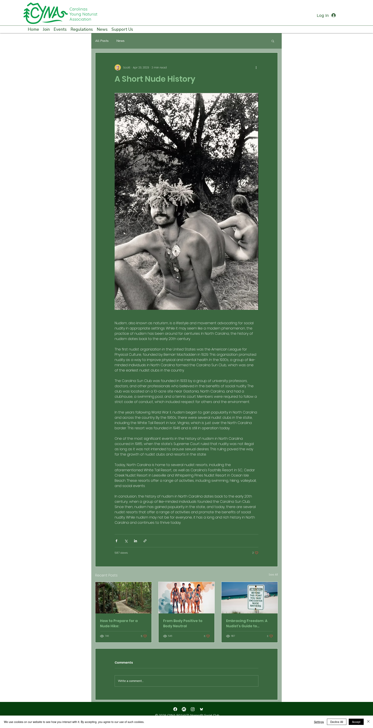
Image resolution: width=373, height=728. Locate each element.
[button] (46, 29)
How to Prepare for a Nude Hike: (119, 623)
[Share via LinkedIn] (135, 541)
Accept (356, 722)
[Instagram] (192, 709)
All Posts (102, 41)
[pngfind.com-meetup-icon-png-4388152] (183, 709)
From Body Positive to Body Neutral (182, 623)
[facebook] (175, 709)
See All (273, 574)
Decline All (336, 722)
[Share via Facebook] (116, 541)
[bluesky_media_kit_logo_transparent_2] (201, 709)
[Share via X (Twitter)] (126, 541)
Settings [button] (319, 722)
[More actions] (256, 67)
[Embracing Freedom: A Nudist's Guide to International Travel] (249, 597)
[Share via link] (145, 541)
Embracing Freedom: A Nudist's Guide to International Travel (247, 623)
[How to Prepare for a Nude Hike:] (123, 597)
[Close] (368, 722)
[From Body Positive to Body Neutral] (187, 597)
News (120, 41)
